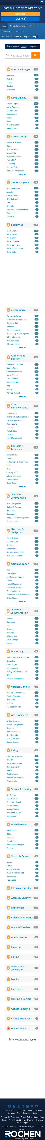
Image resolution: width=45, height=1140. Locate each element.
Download (20, 13)
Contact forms (12, 454)
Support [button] (19, 31)
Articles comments (13, 476)
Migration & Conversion (17, 968)
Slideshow (10, 75)
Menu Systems (12, 538)
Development (11, 830)
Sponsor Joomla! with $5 (11, 1120)
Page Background (13, 156)
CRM (8, 675)
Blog (8, 385)
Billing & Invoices (13, 337)
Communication (20, 563)
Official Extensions (21, 1018)
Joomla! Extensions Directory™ (22, 8)
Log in (26, 36)
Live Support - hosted (15, 577)
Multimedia (17, 907)
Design (9, 146)
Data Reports (11, 424)
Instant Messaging (13, 584)
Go (35, 55)
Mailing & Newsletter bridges (17, 657)
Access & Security (20, 897)
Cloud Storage (12, 639)
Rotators (9, 86)
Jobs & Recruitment (14, 731)
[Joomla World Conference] (22, 46)
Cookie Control (12, 195)
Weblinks (10, 632)
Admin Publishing (13, 382)
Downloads (10, 622)
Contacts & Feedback (17, 447)
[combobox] (20, 55)
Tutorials (9, 848)
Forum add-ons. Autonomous (18, 594)
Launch (20, 18)
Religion (9, 759)
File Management (13, 420)
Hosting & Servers (21, 998)
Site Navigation (12, 541)
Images (9, 82)
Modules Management (15, 170)
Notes (8, 121)
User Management (13, 503)
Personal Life (11, 781)
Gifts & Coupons (12, 344)
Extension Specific (21, 887)
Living (14, 750)
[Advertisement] (22, 279)
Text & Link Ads (12, 738)
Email (8, 465)
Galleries (10, 79)
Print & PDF (11, 160)
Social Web (17, 224)
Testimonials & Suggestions (17, 462)
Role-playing (11, 876)
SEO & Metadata (13, 188)
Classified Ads (12, 735)
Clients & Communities (18, 496)
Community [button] (6, 31)
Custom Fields (12, 368)
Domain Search (12, 809)
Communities (11, 514)
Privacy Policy (26, 1117)
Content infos (11, 114)
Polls (8, 469)
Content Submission (14, 371)
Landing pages (12, 668)
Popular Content (12, 124)
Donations (10, 326)
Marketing (17, 651)
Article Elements (12, 107)
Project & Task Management (17, 517)
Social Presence (12, 241)
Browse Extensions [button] (17, 26)
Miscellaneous (19, 824)
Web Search (11, 816)
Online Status (11, 598)
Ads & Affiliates (19, 714)
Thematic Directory (14, 706)
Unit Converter (12, 774)
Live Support (11, 573)
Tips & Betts (11, 880)
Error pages (11, 213)
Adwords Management (15, 678)
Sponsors (10, 728)
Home (4, 26)
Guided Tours (18, 1028)
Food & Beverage (13, 696)
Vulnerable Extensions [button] (11, 36)
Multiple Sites (11, 431)
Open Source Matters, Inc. (24, 1126)
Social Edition (11, 252)
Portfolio (9, 618)
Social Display (12, 230)
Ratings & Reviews (13, 507)
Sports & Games (20, 856)
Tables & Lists (12, 110)
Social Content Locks (14, 248)
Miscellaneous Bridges (15, 844)
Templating (10, 163)
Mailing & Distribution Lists (16, 671)
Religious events (13, 767)
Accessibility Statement (10, 1117)
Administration (19, 937)
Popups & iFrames (13, 142)
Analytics (10, 192)
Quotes (9, 117)
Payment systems (13, 330)
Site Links (10, 206)
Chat (8, 569)
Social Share (11, 238)
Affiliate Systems (13, 721)
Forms (9, 458)
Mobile (15, 979)
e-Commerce (18, 309)
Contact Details (12, 479)
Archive (9, 389)
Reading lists (11, 128)
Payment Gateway (13, 316)
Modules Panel (12, 149)
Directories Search (13, 812)
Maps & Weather (20, 927)
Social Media (11, 234)
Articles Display (12, 103)
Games (9, 865)
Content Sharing (20, 1008)
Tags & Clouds (12, 798)
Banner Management (14, 724)
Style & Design (19, 136)
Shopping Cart (12, 323)
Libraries (9, 427)
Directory (10, 629)
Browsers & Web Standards (17, 209)
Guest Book (11, 483)
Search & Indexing (21, 789)
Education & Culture (14, 756)
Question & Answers (14, 587)
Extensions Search (13, 802)
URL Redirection (13, 199)
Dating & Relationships (15, 777)
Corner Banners (12, 742)
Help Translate (28, 1120)
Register (35, 36)
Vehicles (9, 703)
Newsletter (10, 661)
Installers (10, 434)
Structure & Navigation (17, 530)
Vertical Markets (20, 686)
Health (9, 770)
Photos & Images (20, 69)
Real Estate (11, 699)
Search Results (12, 805)
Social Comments (13, 245)
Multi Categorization (14, 555)
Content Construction (14, 364)
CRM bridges (11, 664)
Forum (9, 580)
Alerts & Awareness (14, 763)
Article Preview (12, 375)
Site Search (11, 795)
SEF (8, 202)
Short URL (10, 216)
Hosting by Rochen (22, 1138)
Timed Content (12, 378)
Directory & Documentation (19, 611)
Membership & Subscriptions (17, 333)
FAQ (8, 625)
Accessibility (11, 153)
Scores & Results (13, 869)
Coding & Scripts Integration (17, 416)
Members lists (12, 521)
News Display (18, 97)
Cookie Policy (39, 1117)
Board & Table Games (15, 872)
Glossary (10, 643)
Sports (9, 862)
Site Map (10, 545)
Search (33, 26)
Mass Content (12, 841)
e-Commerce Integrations (16, 319)
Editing (15, 956)
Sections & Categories (15, 552)
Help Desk (10, 510)
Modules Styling (12, 167)
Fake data (10, 837)
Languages (17, 989)
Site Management (21, 182)
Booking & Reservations (15, 692)
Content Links (11, 548)
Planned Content (13, 393)
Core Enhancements (19, 406)
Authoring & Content (18, 357)
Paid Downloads (12, 340)
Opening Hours (12, 472)
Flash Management (14, 438)
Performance (11, 413)
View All (22, 174)
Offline (9, 834)
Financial (16, 947)
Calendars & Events (22, 917)
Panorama (10, 89)
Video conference (13, 591)
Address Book (12, 636)
